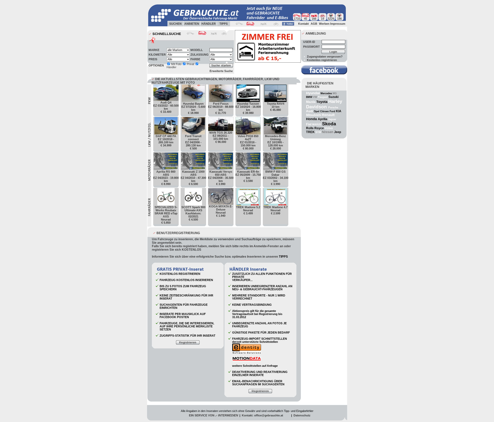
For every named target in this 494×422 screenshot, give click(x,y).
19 (322, 18)
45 (305, 18)
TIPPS (283, 256)
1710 (297, 18)
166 (314, 18)
